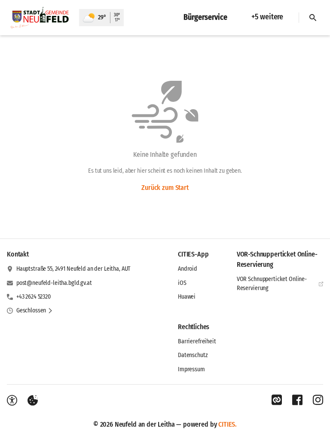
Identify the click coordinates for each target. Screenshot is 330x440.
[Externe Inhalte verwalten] (33, 400)
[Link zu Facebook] (297, 400)
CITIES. (227, 424)
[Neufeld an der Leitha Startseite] (39, 17)
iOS (182, 283)
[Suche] (313, 17)
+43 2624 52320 (33, 296)
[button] (34, 310)
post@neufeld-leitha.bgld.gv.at (54, 283)
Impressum (191, 369)
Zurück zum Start (164, 187)
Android (187, 268)
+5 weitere (267, 16)
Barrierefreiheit (197, 341)
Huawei (187, 296)
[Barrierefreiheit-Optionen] (12, 400)
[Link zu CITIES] (277, 400)
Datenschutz (193, 355)
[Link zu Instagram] (318, 400)
